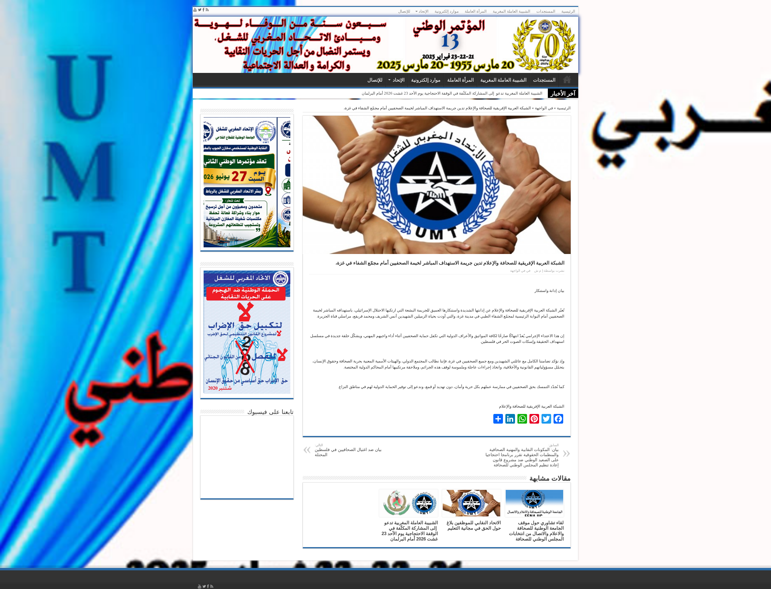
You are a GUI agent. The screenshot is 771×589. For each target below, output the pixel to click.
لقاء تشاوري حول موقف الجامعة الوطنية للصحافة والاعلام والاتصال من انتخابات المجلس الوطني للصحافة (536, 530)
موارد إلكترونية (447, 11)
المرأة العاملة (476, 11)
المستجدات (545, 11)
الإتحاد (424, 11)
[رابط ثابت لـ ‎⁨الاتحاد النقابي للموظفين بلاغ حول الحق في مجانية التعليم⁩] (471, 503)
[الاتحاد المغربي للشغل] (385, 45)
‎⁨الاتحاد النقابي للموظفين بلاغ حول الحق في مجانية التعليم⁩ (474, 525)
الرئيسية (568, 11)
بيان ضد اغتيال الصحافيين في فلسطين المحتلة (348, 450)
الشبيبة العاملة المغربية (511, 11)
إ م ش (538, 270)
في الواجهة (544, 108)
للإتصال (404, 11)
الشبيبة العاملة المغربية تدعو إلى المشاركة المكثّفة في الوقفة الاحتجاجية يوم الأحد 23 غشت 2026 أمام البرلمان (452, 93)
